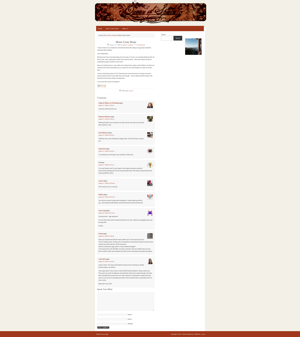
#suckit (114, 35)
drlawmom (102, 149)
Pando (101, 234)
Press (123, 29)
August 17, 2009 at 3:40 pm (106, 119)
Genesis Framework (187, 334)
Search (163, 34)
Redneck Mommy (104, 117)
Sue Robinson (103, 133)
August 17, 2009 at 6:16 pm (106, 151)
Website (130, 324)
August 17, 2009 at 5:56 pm (106, 135)
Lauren (101, 181)
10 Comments (140, 45)
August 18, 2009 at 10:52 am (107, 197)
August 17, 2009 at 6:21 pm (106, 165)
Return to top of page (102, 334)
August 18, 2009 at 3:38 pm (106, 236)
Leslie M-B (102, 259)
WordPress (197, 334)
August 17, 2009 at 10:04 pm (107, 183)
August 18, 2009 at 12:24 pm (107, 213)
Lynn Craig (102, 210)
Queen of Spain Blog (153, 11)
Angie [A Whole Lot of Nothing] (109, 103)
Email (129, 319)
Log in (203, 334)
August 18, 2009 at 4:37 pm (106, 261)
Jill (99, 162)
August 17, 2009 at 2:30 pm (106, 105)
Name (130, 314)
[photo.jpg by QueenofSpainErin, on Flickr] (101, 86)
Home (100, 29)
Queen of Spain (128, 45)
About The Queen (112, 29)
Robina (101, 194)
